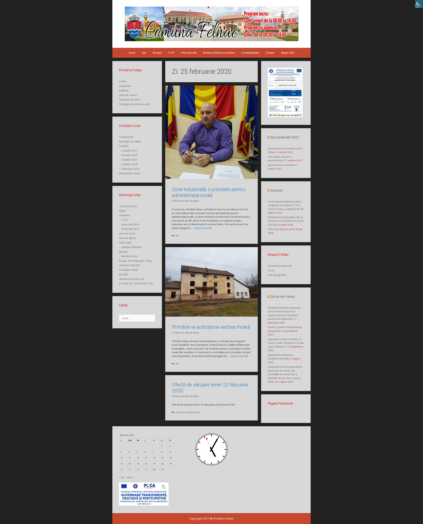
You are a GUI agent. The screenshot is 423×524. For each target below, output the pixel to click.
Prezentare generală (279, 265)
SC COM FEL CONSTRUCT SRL (136, 283)
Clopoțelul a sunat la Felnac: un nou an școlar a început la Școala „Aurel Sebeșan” (286, 342)
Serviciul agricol (127, 238)
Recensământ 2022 (285, 137)
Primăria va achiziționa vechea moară (211, 327)
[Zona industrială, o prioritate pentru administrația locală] (211, 177)
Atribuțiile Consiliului (130, 141)
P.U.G (124, 219)
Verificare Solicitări (129, 265)
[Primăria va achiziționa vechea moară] (211, 315)
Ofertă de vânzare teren (282, 229)
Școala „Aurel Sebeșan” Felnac (135, 260)
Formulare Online (128, 269)
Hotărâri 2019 (129, 159)
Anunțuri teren (192, 412)
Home (132, 52)
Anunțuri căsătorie (131, 247)
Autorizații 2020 (130, 228)
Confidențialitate (250, 52)
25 (130, 469)
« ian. (122, 477)
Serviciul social (127, 233)
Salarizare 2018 (130, 168)
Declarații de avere (129, 99)
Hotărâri (124, 146)
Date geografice (277, 274)
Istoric (271, 270)
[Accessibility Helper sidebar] (419, 4)
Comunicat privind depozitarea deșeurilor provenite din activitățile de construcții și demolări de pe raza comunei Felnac (285, 374)
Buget (122, 210)
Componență (126, 136)
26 (138, 469)
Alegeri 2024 (287, 52)
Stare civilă (125, 242)
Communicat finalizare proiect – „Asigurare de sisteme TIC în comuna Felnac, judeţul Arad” (285, 205)
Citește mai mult (203, 228)
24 (121, 469)
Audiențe (124, 90)
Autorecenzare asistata (281, 165)
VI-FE (171, 52)
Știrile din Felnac (283, 297)
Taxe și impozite (128, 206)
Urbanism (124, 215)
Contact (270, 52)
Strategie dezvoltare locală (134, 104)
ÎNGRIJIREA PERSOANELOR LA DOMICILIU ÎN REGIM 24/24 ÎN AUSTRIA (286, 221)
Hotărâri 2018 (129, 155)
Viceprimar (125, 85)
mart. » (131, 477)
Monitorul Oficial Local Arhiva (219, 52)
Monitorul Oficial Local (131, 279)
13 (146, 457)
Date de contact (128, 95)
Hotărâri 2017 (129, 150)
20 (146, 463)
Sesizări (123, 274)
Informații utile (189, 52)
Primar (123, 81)
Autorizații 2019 (130, 224)
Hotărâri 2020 (129, 164)
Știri (144, 52)
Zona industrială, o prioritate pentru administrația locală (208, 192)
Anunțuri (157, 52)
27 (146, 469)
